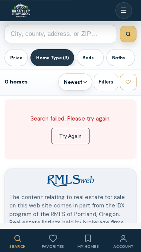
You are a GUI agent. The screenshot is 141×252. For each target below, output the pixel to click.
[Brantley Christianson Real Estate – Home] (21, 10)
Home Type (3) (52, 57)
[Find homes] (128, 34)
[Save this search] (128, 82)
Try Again (70, 136)
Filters (106, 82)
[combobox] (61, 34)
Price (16, 57)
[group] (70, 56)
